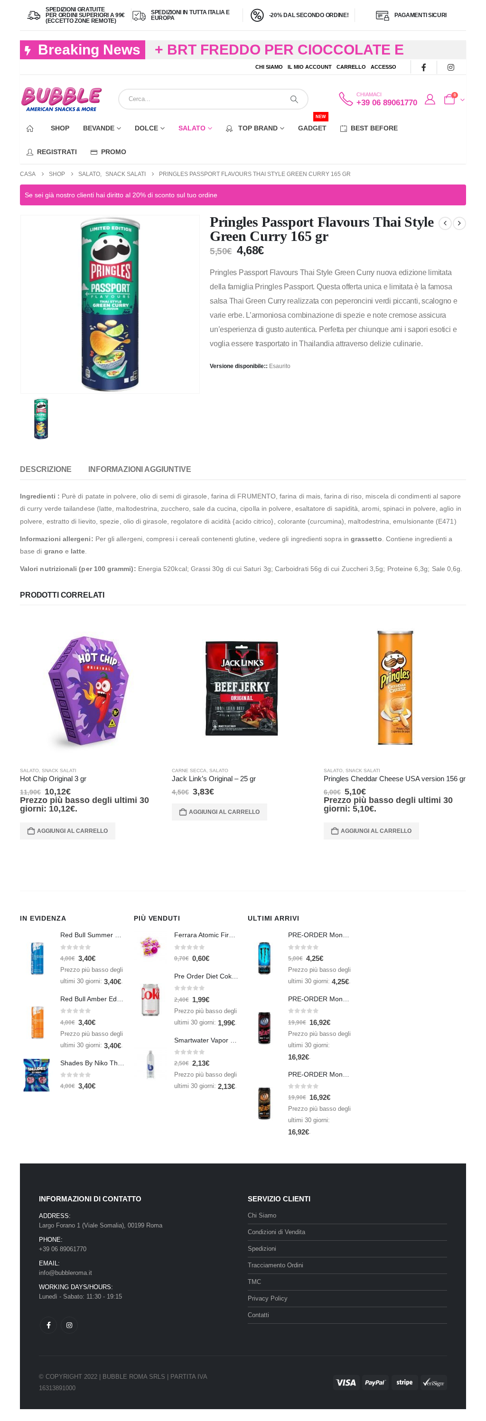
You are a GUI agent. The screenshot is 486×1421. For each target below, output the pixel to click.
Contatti (258, 1315)
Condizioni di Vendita (276, 1232)
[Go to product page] (91, 688)
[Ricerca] (294, 99)
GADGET (312, 124)
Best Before (374, 128)
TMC (254, 1281)
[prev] (445, 223)
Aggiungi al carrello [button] (72, 831)
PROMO (113, 152)
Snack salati (59, 770)
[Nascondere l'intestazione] (61, 99)
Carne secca (189, 770)
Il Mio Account (310, 67)
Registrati (57, 152)
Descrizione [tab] (46, 469)
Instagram (69, 1325)
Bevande (98, 128)
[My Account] (430, 99)
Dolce (146, 128)
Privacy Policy (268, 1298)
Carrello (351, 67)
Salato (192, 128)
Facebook (48, 1325)
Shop (60, 128)
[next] (459, 223)
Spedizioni (262, 1248)
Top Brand (257, 128)
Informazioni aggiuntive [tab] (139, 469)
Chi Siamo (269, 67)
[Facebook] (424, 67)
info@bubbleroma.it (65, 1272)
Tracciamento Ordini (275, 1265)
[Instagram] (451, 67)
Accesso (383, 67)
